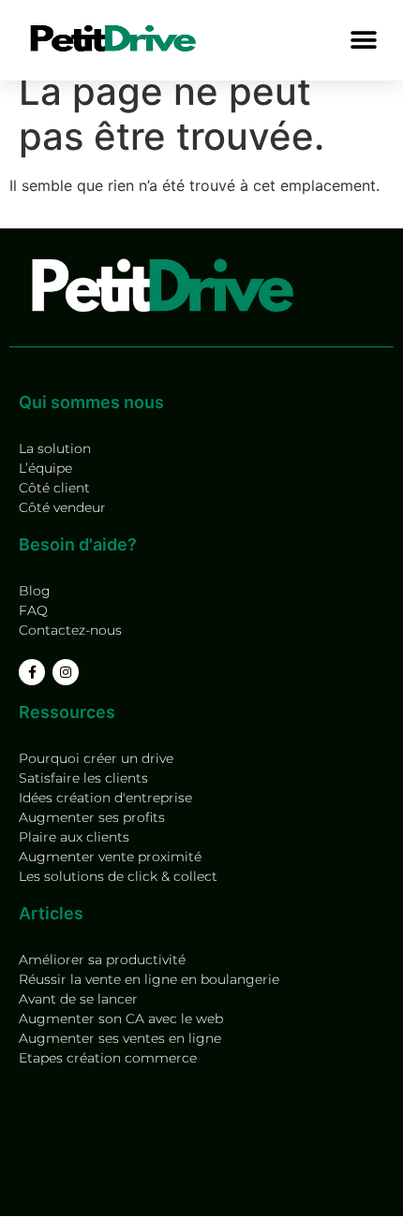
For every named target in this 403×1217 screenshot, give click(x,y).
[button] (363, 40)
